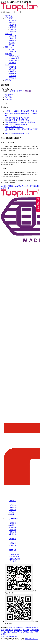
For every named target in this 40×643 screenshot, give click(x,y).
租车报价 (26, 630)
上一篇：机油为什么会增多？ (12, 186)
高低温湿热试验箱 (19, 632)
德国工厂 (18, 636)
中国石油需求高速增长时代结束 (17, 133)
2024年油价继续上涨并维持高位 (17, 120)
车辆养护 (28, 91)
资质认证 (12, 29)
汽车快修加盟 (14, 627)
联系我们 (12, 23)
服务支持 (20, 91)
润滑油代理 (9, 630)
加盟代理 (8, 54)
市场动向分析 (14, 56)
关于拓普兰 (9, 18)
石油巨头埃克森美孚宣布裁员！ (17, 124)
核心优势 (12, 69)
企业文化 (12, 25)
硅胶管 (32, 630)
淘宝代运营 (7, 632)
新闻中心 (8, 47)
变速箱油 (12, 40)
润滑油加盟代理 (25, 627)
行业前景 (12, 63)
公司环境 (12, 27)
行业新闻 (12, 51)
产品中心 (8, 34)
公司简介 (12, 20)
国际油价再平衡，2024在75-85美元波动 (20, 122)
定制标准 (12, 78)
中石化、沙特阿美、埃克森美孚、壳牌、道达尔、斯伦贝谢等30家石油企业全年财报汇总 (21, 113)
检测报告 (12, 31)
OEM (7, 65)
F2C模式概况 (14, 58)
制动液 (12, 45)
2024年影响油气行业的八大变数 (17, 118)
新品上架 (12, 36)
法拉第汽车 (18, 630)
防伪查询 (8, 97)
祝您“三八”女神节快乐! (14, 127)
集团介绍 (12, 67)
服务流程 (12, 76)
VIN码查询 (9, 95)
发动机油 (12, 38)
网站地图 (11, 636)
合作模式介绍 (14, 60)
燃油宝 (12, 43)
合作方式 (12, 73)
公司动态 (12, 49)
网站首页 (8, 16)
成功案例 (12, 71)
